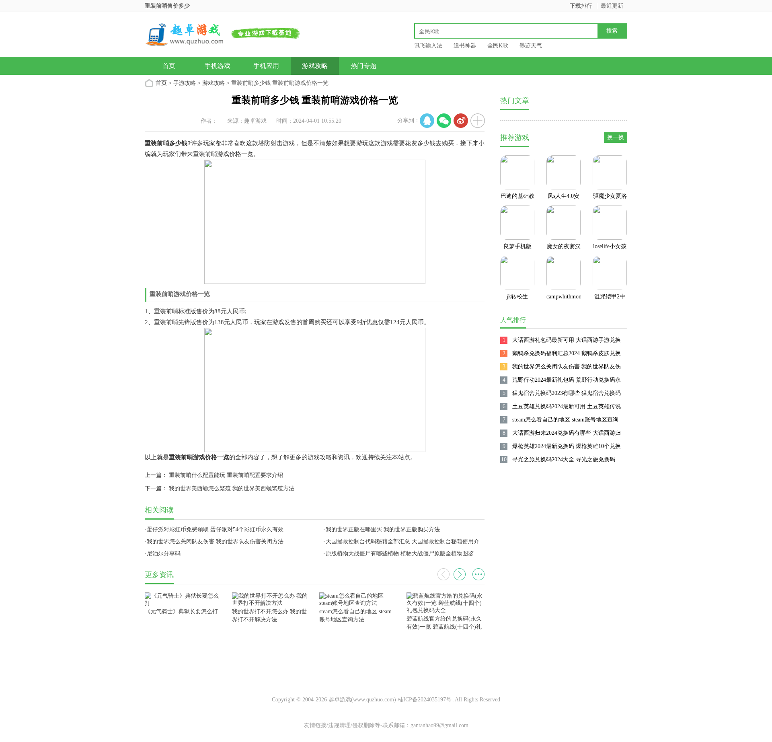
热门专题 (363, 65)
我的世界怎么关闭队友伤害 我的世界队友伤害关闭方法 (215, 542)
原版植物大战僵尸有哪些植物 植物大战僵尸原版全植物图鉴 (400, 554)
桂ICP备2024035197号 (425, 700)
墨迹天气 (530, 46)
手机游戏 (217, 65)
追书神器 (465, 46)
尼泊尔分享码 (164, 554)
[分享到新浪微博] (461, 120)
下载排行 (581, 6)
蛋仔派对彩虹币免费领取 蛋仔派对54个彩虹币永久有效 (215, 529)
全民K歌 (497, 46)
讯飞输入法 (428, 46)
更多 (478, 574)
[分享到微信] (444, 120)
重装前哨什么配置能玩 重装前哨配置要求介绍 (226, 475)
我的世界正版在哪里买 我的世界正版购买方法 (383, 529)
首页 (168, 65)
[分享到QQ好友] (427, 120)
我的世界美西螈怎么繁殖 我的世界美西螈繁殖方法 (231, 488)
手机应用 (266, 65)
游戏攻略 (315, 65)
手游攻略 (184, 83)
